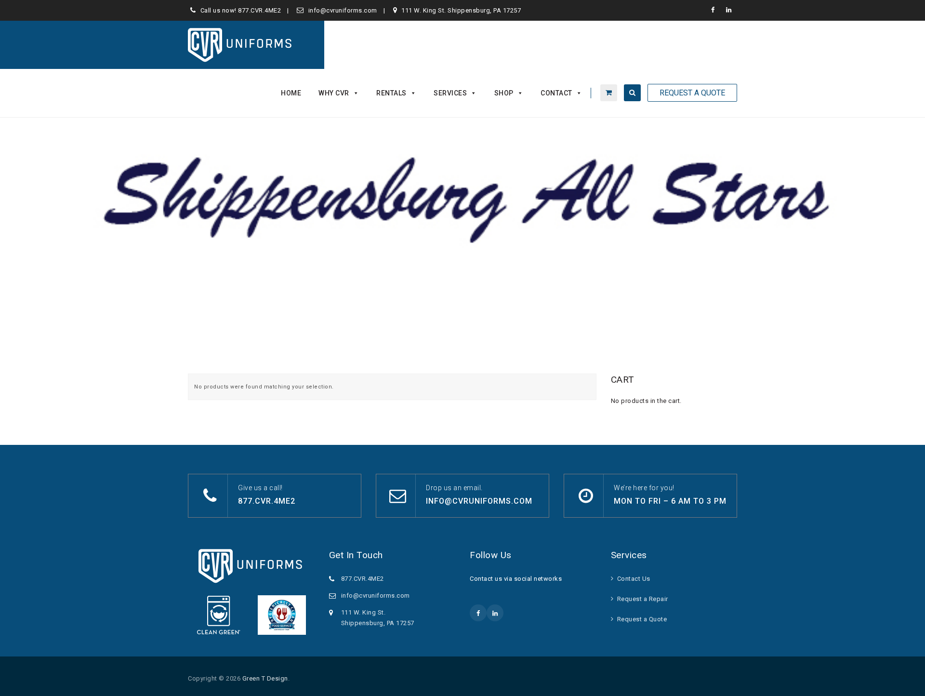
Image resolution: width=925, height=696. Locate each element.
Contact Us (633, 578)
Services (450, 93)
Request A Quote (692, 92)
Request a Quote (642, 619)
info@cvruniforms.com (342, 10)
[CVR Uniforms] (240, 45)
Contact (556, 93)
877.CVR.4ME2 (259, 10)
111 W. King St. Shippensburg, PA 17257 (461, 10)
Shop (504, 93)
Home (291, 93)
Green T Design (265, 678)
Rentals (391, 93)
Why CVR (333, 93)
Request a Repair (642, 598)
